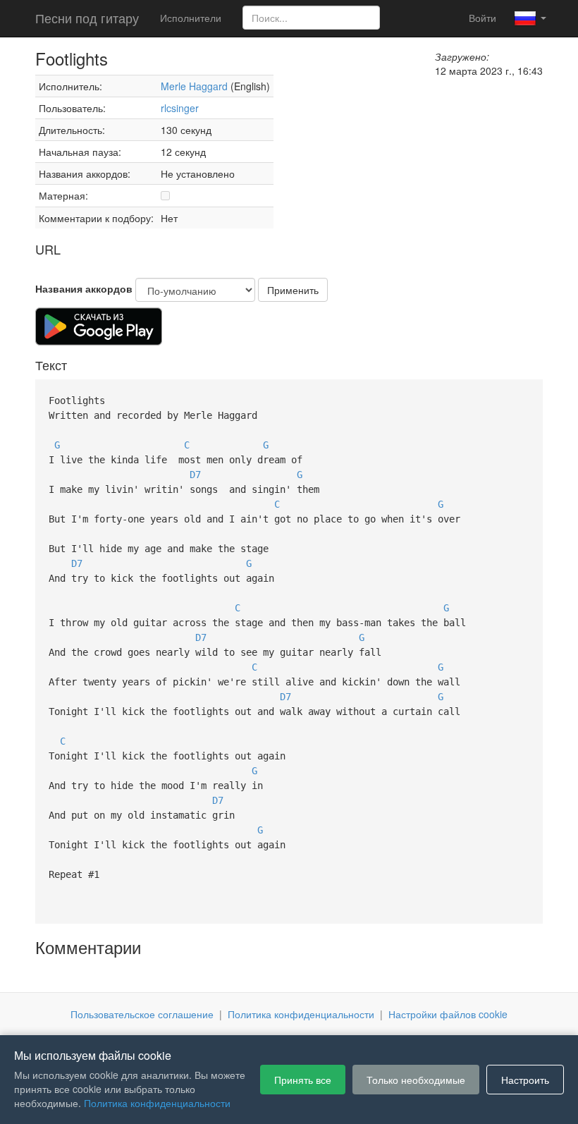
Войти (482, 18)
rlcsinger (180, 108)
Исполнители (190, 18)
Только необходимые (416, 1080)
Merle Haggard (194, 86)
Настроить (525, 1080)
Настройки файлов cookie (448, 1014)
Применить (293, 290)
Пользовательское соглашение (142, 1014)
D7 (195, 474)
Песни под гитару (87, 17)
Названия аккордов (84, 288)
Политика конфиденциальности (301, 1014)
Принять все (302, 1080)
